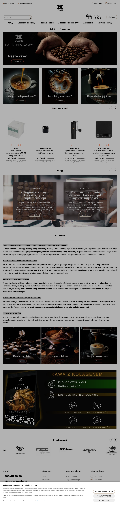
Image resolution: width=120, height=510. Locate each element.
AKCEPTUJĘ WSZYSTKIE (104, 491)
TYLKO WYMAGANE (104, 496)
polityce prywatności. (41, 500)
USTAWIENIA (104, 500)
